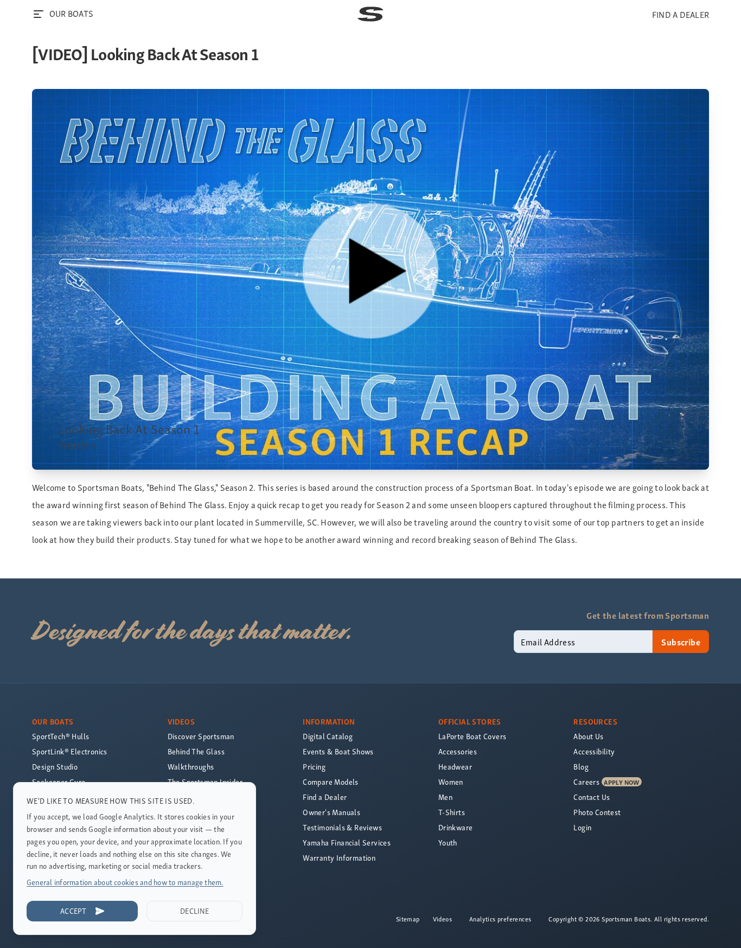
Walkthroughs (191, 766)
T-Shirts (451, 812)
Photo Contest (597, 812)
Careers (586, 782)
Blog (581, 766)
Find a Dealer (325, 797)
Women (450, 782)
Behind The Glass (196, 751)
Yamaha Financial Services (347, 842)
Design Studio (55, 766)
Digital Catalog (328, 736)
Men (445, 797)
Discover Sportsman (201, 736)
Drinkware (455, 827)
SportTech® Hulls (60, 736)
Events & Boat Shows (338, 751)
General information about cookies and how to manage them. (125, 882)
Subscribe (680, 642)
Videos (442, 918)
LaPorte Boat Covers (472, 736)
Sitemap (408, 918)
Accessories (457, 751)
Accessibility (594, 751)
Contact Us (591, 797)
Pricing (314, 766)
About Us (588, 736)
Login (582, 827)
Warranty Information (339, 858)
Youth (447, 842)
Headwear (455, 766)
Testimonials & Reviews (342, 827)
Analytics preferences (500, 918)
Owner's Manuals (331, 812)
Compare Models (331, 782)
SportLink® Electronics (69, 751)
